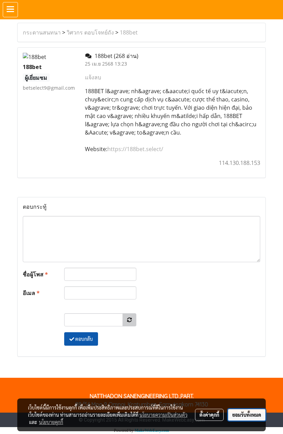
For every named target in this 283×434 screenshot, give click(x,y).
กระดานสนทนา (42, 32)
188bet (129, 32)
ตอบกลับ (83, 339)
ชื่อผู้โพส (35, 274)
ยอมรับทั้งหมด (246, 415)
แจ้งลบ (93, 77)
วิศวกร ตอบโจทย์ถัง (90, 32)
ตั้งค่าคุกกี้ (209, 415)
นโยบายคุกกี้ (51, 422)
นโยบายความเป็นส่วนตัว (163, 415)
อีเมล (31, 293)
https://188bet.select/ (135, 149)
